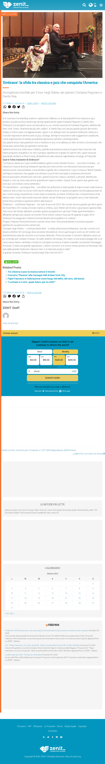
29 (79, 603)
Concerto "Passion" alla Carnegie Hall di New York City (36, 275)
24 (12, 603)
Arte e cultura (9, 14)
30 (93, 603)
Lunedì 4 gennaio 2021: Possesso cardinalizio (23, 655)
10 (12, 593)
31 (12, 608)
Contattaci (52, 731)
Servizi (60, 726)
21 (66, 598)
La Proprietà (49, 726)
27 (52, 603)
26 (39, 603)
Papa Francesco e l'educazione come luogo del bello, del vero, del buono (46, 278)
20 (52, 598)
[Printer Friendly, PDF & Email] (11, 261)
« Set (7, 614)
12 (39, 593)
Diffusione (37, 726)
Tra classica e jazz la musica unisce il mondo (31, 271)
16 (93, 593)
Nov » (12, 614)
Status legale (70, 726)
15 (79, 593)
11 (25, 593)
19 (39, 598)
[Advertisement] (52, 429)
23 (93, 598)
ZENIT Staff (33, 103)
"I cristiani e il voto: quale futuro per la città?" (31, 282)
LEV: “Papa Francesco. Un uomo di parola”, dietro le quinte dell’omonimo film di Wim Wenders (42, 645)
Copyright (82, 726)
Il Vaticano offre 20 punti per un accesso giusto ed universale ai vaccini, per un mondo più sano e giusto (46, 631)
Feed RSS (53, 624)
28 (66, 603)
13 (52, 593)
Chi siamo (21, 726)
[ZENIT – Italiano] (29, 5)
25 (25, 603)
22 (79, 598)
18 (25, 598)
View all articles (10, 323)
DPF (30, 726)
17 (12, 598)
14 (66, 593)
